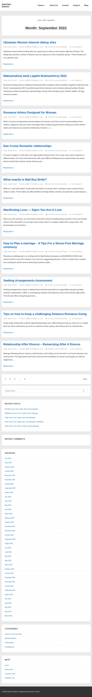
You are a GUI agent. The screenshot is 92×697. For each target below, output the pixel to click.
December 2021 (10, 577)
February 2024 (9, 467)
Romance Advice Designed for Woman (29, 112)
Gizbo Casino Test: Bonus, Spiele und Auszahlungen (22, 426)
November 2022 (10, 531)
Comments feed (10, 674)
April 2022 (8, 560)
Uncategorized (61, 47)
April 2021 (8, 611)
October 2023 (9, 484)
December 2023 (10, 475)
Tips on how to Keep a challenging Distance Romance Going (45, 314)
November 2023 (10, 480)
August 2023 (9, 492)
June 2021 (8, 603)
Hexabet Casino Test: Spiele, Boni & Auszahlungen (21, 409)
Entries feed (9, 669)
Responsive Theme (33, 691)
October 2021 (9, 586)
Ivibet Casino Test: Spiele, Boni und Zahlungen (20, 417)
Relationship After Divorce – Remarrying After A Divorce (41, 344)
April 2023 (8, 509)
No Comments (77, 47)
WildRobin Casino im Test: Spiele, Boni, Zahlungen (21, 413)
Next (85, 379)
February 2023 (9, 518)
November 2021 (10, 582)
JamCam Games (6, 5)
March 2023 (8, 514)
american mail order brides (13, 634)
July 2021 (8, 599)
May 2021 (8, 607)
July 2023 (8, 497)
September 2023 (10, 488)
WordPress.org (9, 678)
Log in (7, 665)
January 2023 (9, 522)
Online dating (9, 642)
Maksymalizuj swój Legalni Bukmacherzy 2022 (35, 76)
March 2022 (8, 565)
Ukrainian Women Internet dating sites (29, 42)
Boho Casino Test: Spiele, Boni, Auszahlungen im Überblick (24, 422)
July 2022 (8, 548)
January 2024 (9, 471)
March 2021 (8, 616)
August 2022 (9, 543)
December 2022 (10, 526)
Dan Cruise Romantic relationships (27, 146)
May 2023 (8, 505)
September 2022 (10, 539)
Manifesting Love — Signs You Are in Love (32, 210)
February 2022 (9, 569)
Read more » (8, 64)
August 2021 (9, 594)
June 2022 (8, 552)
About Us (54, 5)
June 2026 (8, 463)
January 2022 (9, 573)
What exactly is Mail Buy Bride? (25, 179)
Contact (65, 5)
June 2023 (8, 501)
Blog (86, 5)
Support (76, 5)
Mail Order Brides (10, 638)
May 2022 (8, 556)
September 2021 (10, 590)
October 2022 (9, 535)
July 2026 (8, 458)
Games (41, 5)
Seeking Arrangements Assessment (27, 280)
